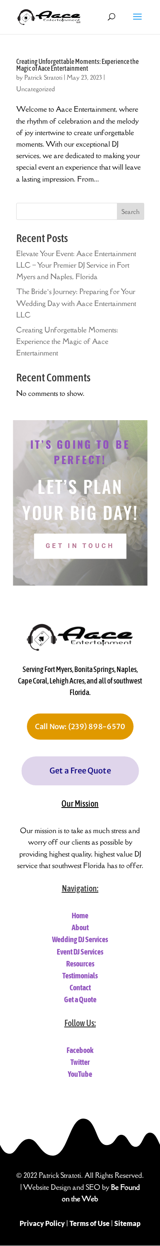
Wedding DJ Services (80, 939)
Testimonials (80, 975)
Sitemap (127, 1223)
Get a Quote (80, 999)
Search (131, 212)
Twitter (80, 1062)
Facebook (80, 1050)
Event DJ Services (80, 951)
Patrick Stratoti (43, 77)
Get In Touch (80, 546)
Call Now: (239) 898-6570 (80, 726)
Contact (80, 987)
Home (80, 915)
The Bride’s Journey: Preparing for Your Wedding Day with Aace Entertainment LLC (76, 303)
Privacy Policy (42, 1223)
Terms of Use (90, 1223)
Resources (80, 963)
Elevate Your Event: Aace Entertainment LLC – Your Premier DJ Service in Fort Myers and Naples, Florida (76, 265)
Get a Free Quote (80, 771)
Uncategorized (35, 89)
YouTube (80, 1074)
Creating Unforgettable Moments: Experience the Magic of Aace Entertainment (77, 65)
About (80, 927)
